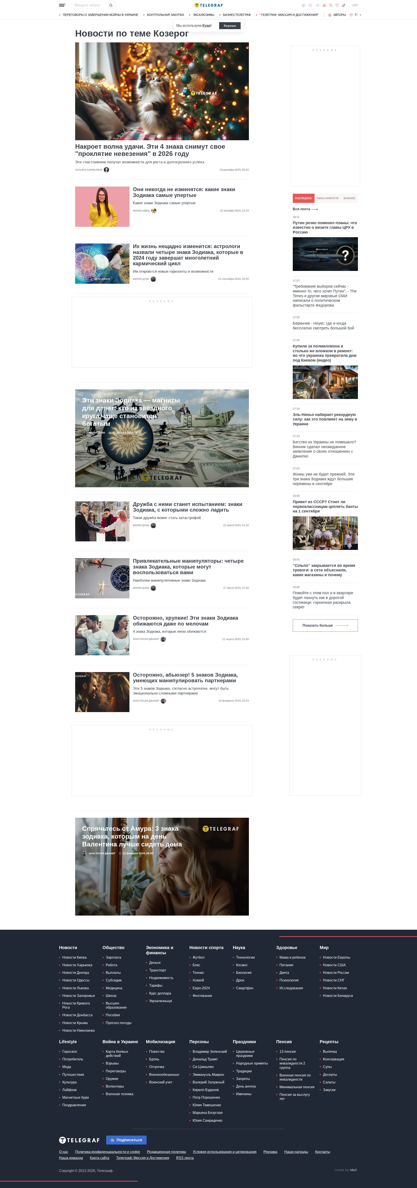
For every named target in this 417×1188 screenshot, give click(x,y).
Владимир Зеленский (210, 1051)
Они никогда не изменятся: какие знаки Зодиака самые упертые (184, 192)
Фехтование (202, 996)
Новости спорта (206, 947)
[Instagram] (337, 5)
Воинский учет (160, 1082)
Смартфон (244, 988)
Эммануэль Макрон (208, 1074)
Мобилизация (160, 1041)
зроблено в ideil (346, 1170)
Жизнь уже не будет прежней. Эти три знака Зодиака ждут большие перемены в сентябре (323, 479)
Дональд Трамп (205, 1059)
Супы (327, 1067)
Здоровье (286, 947)
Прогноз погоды (119, 1023)
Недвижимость (161, 978)
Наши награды (296, 1152)
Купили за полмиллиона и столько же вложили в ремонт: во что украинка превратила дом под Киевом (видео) (324, 353)
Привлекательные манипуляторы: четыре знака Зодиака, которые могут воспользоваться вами (188, 566)
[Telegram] (317, 5)
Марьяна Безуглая (208, 1113)
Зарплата (113, 957)
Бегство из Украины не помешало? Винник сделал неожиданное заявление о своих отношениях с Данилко (324, 449)
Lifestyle (68, 1041)
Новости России (336, 972)
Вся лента (301, 209)
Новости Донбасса (77, 1015)
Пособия (113, 1015)
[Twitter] (331, 5)
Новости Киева (74, 957)
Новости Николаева (78, 1030)
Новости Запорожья (78, 996)
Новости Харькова (77, 965)
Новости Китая (335, 988)
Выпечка (330, 1051)
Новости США (334, 965)
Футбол (198, 957)
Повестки (156, 1051)
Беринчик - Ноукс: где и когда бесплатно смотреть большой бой (323, 325)
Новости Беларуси (338, 996)
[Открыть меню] (62, 5)
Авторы (339, 15)
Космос (242, 965)
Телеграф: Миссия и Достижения (142, 1158)
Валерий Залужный (208, 1082)
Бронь (154, 1059)
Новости (68, 947)
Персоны (199, 1041)
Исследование (291, 988)
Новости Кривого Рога (76, 1005)
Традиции (244, 1071)
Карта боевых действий (117, 1054)
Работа (111, 965)
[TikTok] (343, 5)
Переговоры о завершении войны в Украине (100, 15)
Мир (324, 947)
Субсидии (114, 980)
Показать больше (318, 625)
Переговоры (116, 1071)
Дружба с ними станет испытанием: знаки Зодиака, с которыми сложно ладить (187, 507)
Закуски (329, 1090)
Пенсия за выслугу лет (295, 1097)
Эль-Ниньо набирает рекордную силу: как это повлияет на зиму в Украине (325, 419)
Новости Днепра (75, 972)
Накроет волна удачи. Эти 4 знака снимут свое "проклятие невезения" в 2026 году (150, 150)
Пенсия (284, 1041)
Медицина (114, 988)
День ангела (246, 1086)
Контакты (322, 1152)
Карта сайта (99, 1158)
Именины (244, 1094)
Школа (111, 996)
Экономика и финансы (159, 950)
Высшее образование (116, 1005)
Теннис (198, 972)
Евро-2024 (201, 988)
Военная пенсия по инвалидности (295, 1077)
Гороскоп (69, 1051)
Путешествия (73, 1074)
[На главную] (208, 5)
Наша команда (71, 1158)
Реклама (270, 1152)
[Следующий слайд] (360, 15)
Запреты (243, 1079)
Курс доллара (160, 993)
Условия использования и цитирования (224, 1152)
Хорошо (230, 25)
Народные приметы (252, 1063)
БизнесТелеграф (237, 15)
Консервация (333, 1059)
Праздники (244, 1041)
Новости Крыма (75, 1023)
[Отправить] (110, 5)
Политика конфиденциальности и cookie (107, 1152)
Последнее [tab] (303, 198)
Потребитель (72, 1059)
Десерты (330, 1074)
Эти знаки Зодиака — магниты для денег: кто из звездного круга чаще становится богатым (131, 412)
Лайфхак (69, 1090)
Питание (286, 965)
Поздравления (74, 1105)
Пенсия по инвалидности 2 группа (292, 1063)
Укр (355, 5)
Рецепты (329, 1041)
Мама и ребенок (293, 957)
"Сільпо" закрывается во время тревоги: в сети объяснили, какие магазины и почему (324, 570)
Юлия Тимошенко (207, 1105)
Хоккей (198, 980)
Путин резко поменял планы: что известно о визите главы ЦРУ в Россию (325, 227)
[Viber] (310, 5)
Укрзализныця (160, 1001)
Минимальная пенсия (297, 1087)
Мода (66, 1067)
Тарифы (155, 985)
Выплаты (113, 972)
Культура (69, 1082)
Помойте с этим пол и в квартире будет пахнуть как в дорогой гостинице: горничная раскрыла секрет (323, 600)
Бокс (196, 965)
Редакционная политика (166, 1152)
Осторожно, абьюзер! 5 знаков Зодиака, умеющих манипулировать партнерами (185, 677)
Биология (244, 972)
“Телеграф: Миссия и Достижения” (289, 15)
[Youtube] (324, 5)
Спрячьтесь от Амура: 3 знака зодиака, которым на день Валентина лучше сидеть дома (132, 836)
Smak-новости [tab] (328, 198)
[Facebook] (303, 5)
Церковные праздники (245, 1054)
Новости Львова (75, 988)
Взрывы (112, 1063)
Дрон (240, 980)
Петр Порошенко (206, 1097)
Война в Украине (120, 1041)
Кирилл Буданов (206, 1090)
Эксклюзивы (203, 15)
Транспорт (157, 970)
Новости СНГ (334, 980)
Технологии (245, 957)
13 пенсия (288, 1051)
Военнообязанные (164, 1074)
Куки (206, 25)
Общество (113, 947)
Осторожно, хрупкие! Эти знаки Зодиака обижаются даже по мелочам (185, 620)
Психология (289, 980)
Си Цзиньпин (203, 1067)
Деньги (155, 962)
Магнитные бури (75, 1097)
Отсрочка (156, 1067)
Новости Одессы (75, 980)
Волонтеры (115, 1086)
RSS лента (185, 1158)
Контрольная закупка (165, 15)
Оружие (112, 1079)
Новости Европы (336, 957)
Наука (239, 947)
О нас (63, 1152)
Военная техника (119, 1094)
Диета (284, 972)
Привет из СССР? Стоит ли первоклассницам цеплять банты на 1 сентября (325, 506)
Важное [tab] (349, 198)
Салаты (329, 1082)
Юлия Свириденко (207, 1120)
